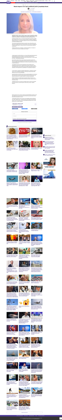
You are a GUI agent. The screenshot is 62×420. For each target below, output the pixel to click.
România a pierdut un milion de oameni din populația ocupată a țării (12, 242)
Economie (27, 0)
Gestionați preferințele (31, 415)
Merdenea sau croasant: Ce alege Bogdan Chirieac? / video (36, 170)
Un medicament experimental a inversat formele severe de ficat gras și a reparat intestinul (12, 282)
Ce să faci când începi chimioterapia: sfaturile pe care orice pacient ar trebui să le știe (12, 170)
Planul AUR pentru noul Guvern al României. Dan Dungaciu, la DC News (12, 206)
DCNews (8, 2)
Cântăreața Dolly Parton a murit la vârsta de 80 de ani (36, 149)
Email (34, 108)
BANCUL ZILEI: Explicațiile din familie (24, 306)
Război (19, 0)
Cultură (50, 0)
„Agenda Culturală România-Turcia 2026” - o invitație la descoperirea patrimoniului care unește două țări (24, 219)
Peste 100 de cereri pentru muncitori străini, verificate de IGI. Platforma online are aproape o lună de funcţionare (12, 219)
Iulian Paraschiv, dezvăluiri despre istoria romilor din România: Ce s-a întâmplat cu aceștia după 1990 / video (36, 184)
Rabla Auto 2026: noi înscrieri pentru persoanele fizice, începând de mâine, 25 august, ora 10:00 (12, 383)
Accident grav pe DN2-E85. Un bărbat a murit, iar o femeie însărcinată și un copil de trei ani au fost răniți (36, 294)
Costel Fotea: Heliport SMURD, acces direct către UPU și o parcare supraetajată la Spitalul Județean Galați (12, 408)
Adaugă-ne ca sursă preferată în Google (26, 11)
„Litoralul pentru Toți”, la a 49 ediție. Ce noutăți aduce (36, 282)
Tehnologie (28, 1)
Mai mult (35, 1)
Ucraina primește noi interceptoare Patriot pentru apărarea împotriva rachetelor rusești (24, 231)
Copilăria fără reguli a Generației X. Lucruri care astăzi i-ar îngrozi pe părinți (24, 242)
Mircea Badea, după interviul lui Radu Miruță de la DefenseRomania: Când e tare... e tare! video (27, 2)
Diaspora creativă (32, 0)
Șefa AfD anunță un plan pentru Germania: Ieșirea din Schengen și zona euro (36, 395)
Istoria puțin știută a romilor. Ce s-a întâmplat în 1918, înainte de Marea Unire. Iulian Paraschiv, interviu (36, 320)
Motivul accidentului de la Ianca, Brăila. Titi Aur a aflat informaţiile (12, 370)
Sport (25, 1)
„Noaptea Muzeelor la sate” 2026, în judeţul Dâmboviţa (36, 230)
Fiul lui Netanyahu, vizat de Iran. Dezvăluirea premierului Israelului (36, 333)
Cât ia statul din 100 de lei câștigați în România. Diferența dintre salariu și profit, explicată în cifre (36, 136)
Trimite (25, 120)
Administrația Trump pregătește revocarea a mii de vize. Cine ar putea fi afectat (24, 282)
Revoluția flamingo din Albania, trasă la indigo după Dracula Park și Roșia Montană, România (24, 149)
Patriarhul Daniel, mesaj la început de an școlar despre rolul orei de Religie (12, 149)
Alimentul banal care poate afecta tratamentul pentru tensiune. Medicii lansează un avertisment (12, 230)
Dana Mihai (33, 8)
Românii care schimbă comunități (39, 0)
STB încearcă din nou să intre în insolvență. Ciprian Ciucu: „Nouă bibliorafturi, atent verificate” (12, 255)
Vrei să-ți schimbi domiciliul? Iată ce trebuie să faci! (24, 358)
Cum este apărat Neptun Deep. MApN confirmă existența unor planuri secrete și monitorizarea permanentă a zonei (36, 307)
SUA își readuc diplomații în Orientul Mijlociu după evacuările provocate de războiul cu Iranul (36, 218)
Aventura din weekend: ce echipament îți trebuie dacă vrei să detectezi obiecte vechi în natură (12, 396)
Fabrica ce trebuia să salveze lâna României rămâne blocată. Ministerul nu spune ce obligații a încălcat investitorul (36, 207)
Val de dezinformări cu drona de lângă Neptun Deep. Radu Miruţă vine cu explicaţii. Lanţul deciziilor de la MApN (12, 359)
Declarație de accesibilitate (41, 415)
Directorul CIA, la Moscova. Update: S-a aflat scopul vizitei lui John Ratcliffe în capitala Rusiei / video (12, 184)
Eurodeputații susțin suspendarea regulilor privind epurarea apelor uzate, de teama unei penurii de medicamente (36, 371)
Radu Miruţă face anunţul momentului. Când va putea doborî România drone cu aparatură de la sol (35, 346)
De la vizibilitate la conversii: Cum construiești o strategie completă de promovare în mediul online (36, 382)
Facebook (15, 108)
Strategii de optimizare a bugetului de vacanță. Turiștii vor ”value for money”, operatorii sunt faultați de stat (24, 396)
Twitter (25, 108)
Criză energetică (23, 0)
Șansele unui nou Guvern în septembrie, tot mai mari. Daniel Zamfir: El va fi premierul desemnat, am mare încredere (50, 138)
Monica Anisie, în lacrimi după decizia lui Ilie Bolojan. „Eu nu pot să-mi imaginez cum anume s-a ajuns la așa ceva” (24, 333)
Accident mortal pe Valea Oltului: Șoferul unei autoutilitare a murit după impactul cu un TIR (24, 136)
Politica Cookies (26, 415)
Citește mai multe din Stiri (24, 412)
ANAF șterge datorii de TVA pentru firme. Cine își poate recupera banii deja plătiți (35, 255)
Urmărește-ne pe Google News (37, 11)
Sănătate (46, 0)
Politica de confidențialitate (20, 415)
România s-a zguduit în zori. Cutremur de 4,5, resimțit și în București (12, 320)
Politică (16, 0)
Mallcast (32, 1)
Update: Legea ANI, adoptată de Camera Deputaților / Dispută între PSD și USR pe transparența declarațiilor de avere (24, 408)
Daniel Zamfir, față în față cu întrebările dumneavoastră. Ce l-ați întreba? (36, 358)
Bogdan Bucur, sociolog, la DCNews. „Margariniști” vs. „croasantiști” (23, 370)
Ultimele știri (12, 0)
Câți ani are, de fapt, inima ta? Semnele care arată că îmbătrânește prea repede (12, 333)
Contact (36, 415)
